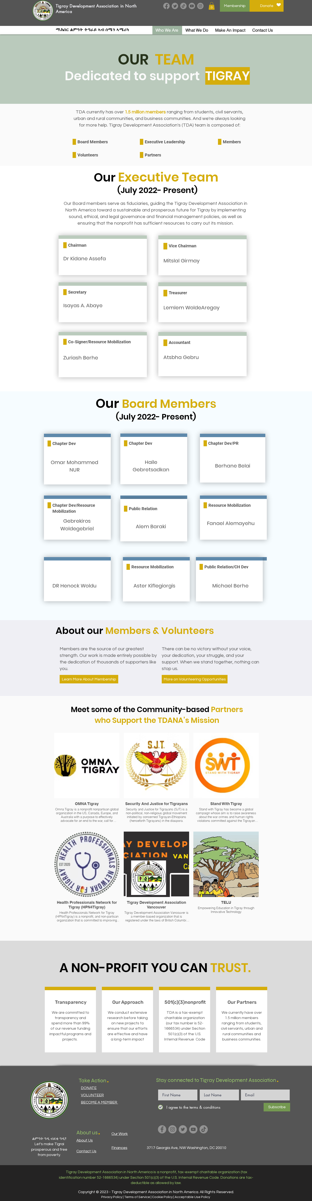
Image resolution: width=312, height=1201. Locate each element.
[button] (211, 6)
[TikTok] (183, 6)
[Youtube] (192, 6)
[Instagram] (200, 6)
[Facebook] (166, 6)
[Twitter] (175, 6)
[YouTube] (193, 1129)
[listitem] (70, 1021)
